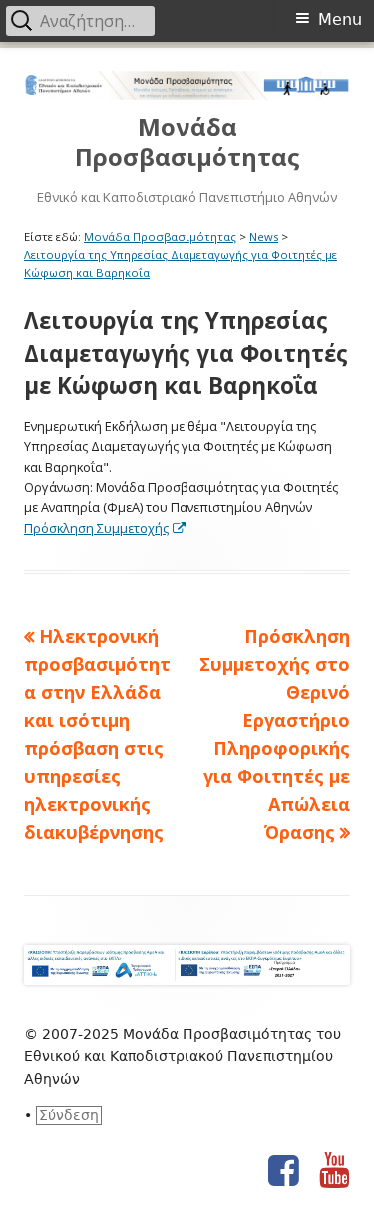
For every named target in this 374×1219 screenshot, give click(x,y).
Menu (340, 19)
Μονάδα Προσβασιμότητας (187, 143)
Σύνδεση (69, 1115)
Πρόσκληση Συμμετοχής (105, 528)
